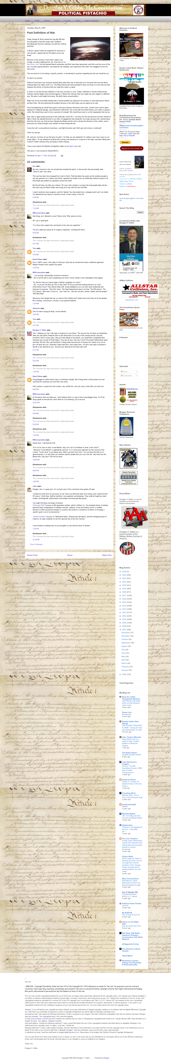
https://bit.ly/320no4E (127, 136)
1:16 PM (36, 304)
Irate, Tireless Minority (131, 737)
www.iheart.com (124, 179)
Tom (34, 248)
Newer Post (32, 555)
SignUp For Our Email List (131, 148)
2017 (124, 595)
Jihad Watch (127, 956)
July (123, 650)
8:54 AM (36, 233)
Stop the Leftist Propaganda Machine (131, 698)
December (126, 633)
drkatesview (127, 825)
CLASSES (67, 21)
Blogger (106, 1058)
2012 (124, 612)
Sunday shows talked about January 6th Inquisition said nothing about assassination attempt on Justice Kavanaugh (132, 845)
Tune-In (122, 184)
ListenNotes (130, 186)
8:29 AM (36, 413)
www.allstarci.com (131, 300)
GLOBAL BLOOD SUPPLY (132, 755)
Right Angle (73, 146)
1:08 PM (36, 481)
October (125, 639)
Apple (121, 181)
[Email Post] (61, 156)
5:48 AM (36, 197)
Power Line (127, 712)
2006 (124, 674)
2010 (124, 619)
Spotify (132, 179)
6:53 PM (36, 361)
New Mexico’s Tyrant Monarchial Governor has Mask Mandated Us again (131, 883)
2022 (124, 578)
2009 (124, 623)
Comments (127, 376)
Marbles (125, 806)
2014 (124, 606)
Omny (131, 181)
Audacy (139, 179)
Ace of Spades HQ (130, 892)
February (125, 667)
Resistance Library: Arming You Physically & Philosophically (131, 963)
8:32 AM (36, 424)
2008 (124, 626)
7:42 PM (36, 372)
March (124, 663)
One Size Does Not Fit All (131, 926)
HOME (27, 21)
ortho (35, 486)
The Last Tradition (130, 839)
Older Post (106, 555)
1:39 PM (36, 314)
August (125, 646)
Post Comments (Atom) (74, 563)
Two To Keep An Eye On (131, 915)
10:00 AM (36, 460)
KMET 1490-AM (128, 170)
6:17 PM (36, 350)
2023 (124, 575)
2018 (124, 592)
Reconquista (126, 714)
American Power (129, 780)
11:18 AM (36, 540)
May (123, 656)
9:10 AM (36, 255)
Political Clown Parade (131, 903)
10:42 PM (36, 403)
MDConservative (39, 213)
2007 (124, 630)
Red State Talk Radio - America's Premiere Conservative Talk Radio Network (132, 936)
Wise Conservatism (130, 879)
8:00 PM (36, 471)
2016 (124, 599)
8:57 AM (36, 244)
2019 (124, 589)
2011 (124, 616)
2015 (124, 602)
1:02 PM (36, 268)
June (124, 653)
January (125, 670)
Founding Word (128, 793)
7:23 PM (36, 435)
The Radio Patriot (129, 753)
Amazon (122, 186)
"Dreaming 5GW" (39, 505)
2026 (124, 572)
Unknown (36, 308)
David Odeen (38, 259)
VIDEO (77, 21)
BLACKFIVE (127, 913)
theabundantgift (129, 804)
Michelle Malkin (128, 814)
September (126, 643)
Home (69, 555)
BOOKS (47, 21)
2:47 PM (36, 325)
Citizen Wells (127, 856)
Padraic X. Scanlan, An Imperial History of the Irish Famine (132, 784)
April (124, 660)
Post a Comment (36, 544)
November (126, 636)
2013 (124, 609)
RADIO (56, 21)
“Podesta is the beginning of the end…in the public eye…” (132, 829)
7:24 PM (36, 529)
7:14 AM (36, 208)
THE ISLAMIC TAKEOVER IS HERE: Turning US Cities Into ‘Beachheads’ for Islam (132, 728)
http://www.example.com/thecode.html (41, 1019)
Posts (124, 372)
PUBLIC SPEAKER (92, 21)
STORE (37, 21)
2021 (124, 582)
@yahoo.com (74, 1032)
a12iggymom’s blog (130, 944)
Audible (129, 184)
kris (34, 166)
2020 (124, 585)
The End (125, 905)
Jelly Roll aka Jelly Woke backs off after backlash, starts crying (131, 703)
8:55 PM (36, 389)
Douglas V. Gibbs (39, 330)
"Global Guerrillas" (39, 517)
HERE (128, 122)
